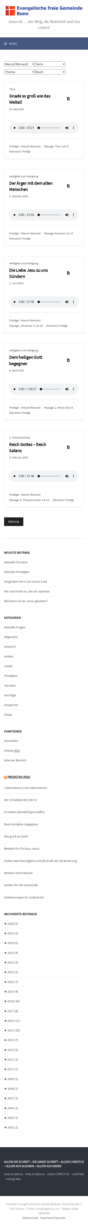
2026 (12, 923)
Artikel (8, 656)
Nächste (13, 521)
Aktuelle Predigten (16, 572)
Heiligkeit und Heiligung (23, 176)
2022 (12, 962)
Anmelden (11, 741)
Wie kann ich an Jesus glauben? (25, 601)
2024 (12, 943)
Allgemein (11, 637)
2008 (12, 1088)
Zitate (8, 715)
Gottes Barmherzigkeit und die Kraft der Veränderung (40, 861)
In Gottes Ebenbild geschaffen (24, 812)
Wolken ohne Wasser (18, 873)
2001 (12, 1127)
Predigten (11, 676)
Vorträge (10, 695)
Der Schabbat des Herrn (20, 800)
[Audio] (68, 99)
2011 (12, 1069)
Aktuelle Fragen (15, 627)
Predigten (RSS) (19, 777)
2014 (12, 1040)
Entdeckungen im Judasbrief (24, 897)
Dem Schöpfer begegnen (21, 824)
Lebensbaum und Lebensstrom (25, 788)
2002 (12, 1118)
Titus (12, 89)
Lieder (8, 666)
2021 (12, 972)
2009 (12, 1079)
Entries (12, 750)
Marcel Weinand (31, 146)
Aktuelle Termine (15, 562)
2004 (12, 1108)
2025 (12, 933)
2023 (12, 953)
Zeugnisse (11, 705)
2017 (12, 1011)
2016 (13, 1021)
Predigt (26, 151)
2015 (13, 1030)
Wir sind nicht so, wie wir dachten (27, 591)
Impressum (47, 1218)
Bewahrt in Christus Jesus (21, 848)
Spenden (60, 1218)
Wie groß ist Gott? (16, 836)
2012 (12, 1059)
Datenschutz (30, 1218)
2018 (13, 1001)
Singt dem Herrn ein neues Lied (25, 581)
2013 (12, 1050)
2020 (12, 982)
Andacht (10, 646)
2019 (12, 991)
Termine (10, 685)
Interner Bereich (15, 760)
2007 (12, 1098)
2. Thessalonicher (19, 437)
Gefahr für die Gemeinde (21, 885)
